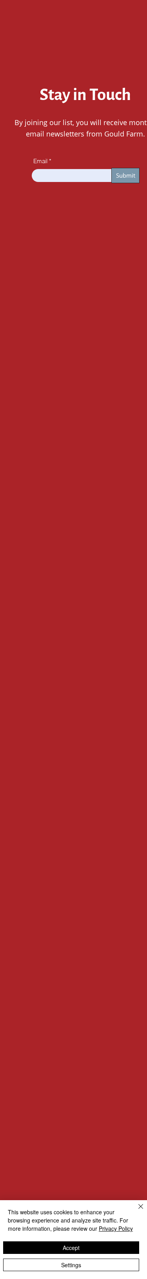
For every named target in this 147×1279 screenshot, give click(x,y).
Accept (71, 1248)
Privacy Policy (116, 1228)
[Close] (136, 1211)
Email (40, 161)
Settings (71, 1265)
